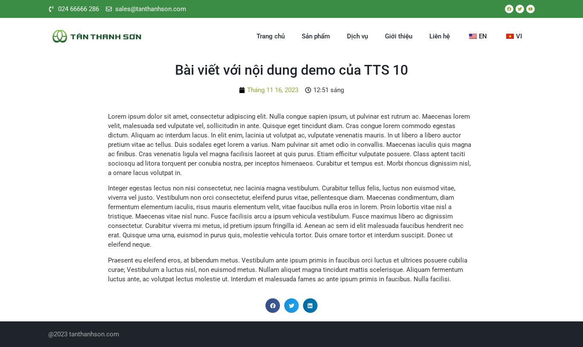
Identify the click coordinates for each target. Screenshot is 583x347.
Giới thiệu (398, 36)
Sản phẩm (316, 36)
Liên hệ (439, 36)
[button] (272, 305)
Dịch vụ (357, 36)
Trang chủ (271, 36)
